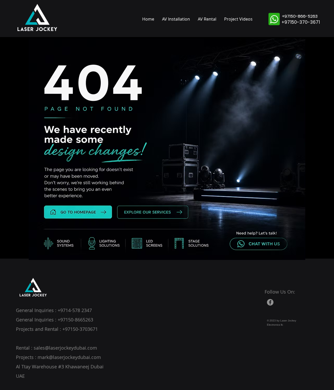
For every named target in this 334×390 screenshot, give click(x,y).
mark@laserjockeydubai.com (69, 357)
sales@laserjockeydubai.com (65, 348)
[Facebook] (270, 302)
